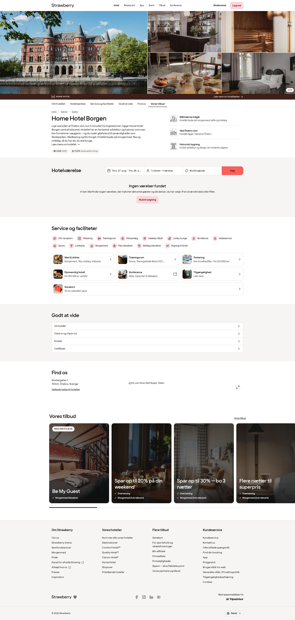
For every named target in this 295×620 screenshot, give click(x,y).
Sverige (64, 112)
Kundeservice (210, 537)
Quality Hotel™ (110, 552)
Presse (55, 572)
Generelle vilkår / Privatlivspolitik (221, 572)
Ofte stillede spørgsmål (216, 547)
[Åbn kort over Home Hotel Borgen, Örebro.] (238, 387)
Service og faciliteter (102, 104)
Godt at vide (126, 104)
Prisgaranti (209, 562)
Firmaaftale (158, 556)
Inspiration (58, 577)
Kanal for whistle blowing (66, 562)
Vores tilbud (158, 104)
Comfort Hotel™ (111, 547)
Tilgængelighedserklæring (218, 577)
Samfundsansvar (61, 547)
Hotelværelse (77, 104)
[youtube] (159, 597)
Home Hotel (109, 562)
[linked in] (151, 597)
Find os (142, 104)
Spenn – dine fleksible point (168, 566)
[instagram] (144, 597)
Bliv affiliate (158, 551)
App (205, 557)
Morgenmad (59, 552)
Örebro (75, 112)
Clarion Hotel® (110, 557)
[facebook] (136, 597)
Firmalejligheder (161, 561)
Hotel (54, 112)
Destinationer (110, 542)
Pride (55, 557)
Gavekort (157, 537)
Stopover (107, 567)
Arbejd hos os (59, 567)
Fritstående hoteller (113, 572)
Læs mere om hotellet (64, 144)
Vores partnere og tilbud (166, 571)
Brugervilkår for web (214, 567)
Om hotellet (58, 104)
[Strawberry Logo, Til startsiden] (63, 5)
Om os (55, 537)
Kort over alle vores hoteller (117, 537)
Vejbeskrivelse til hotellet (66, 389)
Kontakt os (209, 542)
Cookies (207, 582)
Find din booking (212, 552)
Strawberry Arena (62, 542)
